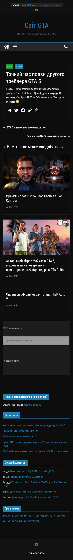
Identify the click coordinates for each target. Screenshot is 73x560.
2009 (31, 520)
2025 (10, 516)
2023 (21, 516)
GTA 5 (9, 66)
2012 (15, 520)
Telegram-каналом (32, 404)
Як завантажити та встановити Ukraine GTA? (34, 491)
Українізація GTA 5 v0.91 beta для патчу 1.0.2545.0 (35, 497)
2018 (47, 516)
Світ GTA (37, 25)
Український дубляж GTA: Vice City (26, 476)
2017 (52, 516)
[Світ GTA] (7, 47)
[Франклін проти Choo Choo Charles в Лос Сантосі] (36, 157)
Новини (19, 66)
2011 (21, 520)
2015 (63, 516)
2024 (15, 516)
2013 (10, 520)
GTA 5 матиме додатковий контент (26, 127)
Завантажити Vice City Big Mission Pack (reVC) (31, 471)
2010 (26, 520)
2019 (42, 516)
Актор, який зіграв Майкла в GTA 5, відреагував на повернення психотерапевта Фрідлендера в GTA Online (35, 265)
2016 (57, 516)
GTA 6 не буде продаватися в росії (19, 436)
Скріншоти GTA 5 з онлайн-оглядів (46, 136)
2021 (31, 516)
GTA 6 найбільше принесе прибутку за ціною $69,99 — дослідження (35, 451)
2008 (36, 520)
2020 (36, 516)
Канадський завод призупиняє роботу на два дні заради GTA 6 (34, 425)
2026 (5, 516)
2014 (5, 520)
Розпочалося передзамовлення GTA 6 (21, 431)
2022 (26, 516)
